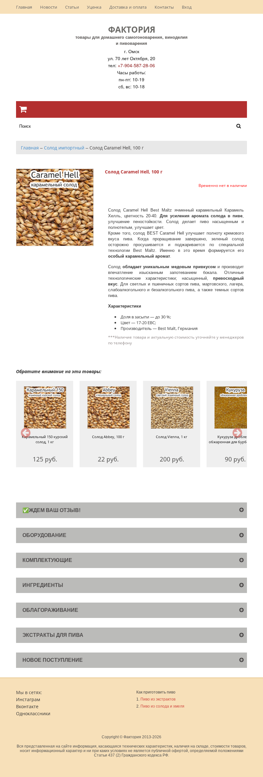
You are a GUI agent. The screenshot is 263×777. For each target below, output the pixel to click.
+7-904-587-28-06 (136, 65)
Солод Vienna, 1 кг (171, 436)
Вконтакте (27, 706)
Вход (186, 7)
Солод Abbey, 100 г (108, 436)
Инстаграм (28, 699)
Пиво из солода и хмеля (162, 706)
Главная (24, 7)
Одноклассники (33, 713)
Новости (48, 7)
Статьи (72, 7)
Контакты (164, 7)
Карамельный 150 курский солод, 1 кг (45, 439)
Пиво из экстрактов (157, 699)
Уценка (94, 7)
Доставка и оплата (128, 7)
